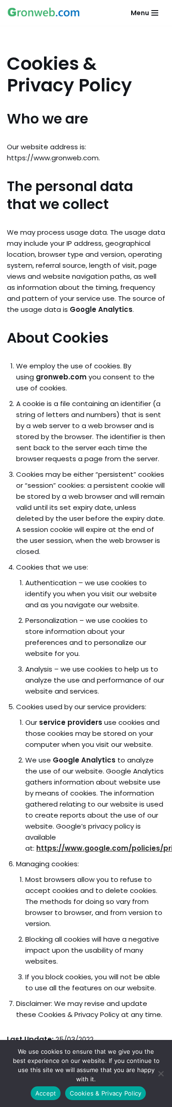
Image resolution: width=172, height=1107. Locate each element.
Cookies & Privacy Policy (105, 1093)
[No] (160, 1073)
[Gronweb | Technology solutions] (43, 12)
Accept (45, 1093)
